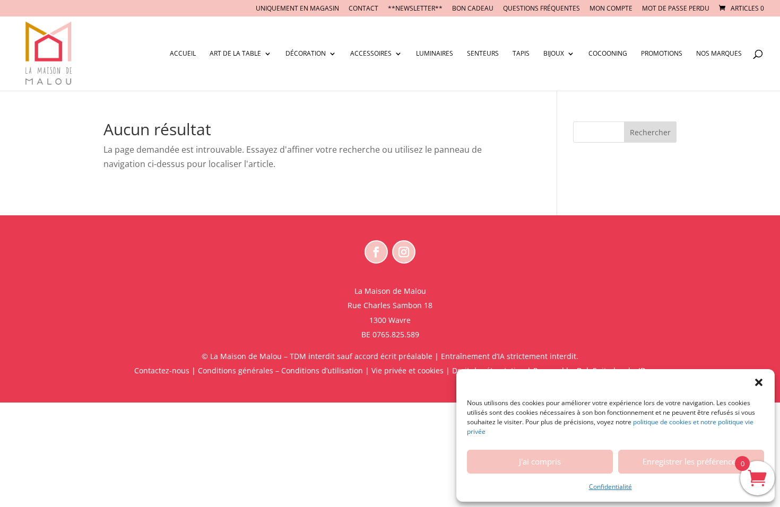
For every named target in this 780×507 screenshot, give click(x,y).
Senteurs (483, 54)
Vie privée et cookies (407, 370)
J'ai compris (540, 461)
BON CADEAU (472, 9)
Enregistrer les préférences (691, 461)
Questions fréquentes (541, 9)
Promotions (661, 54)
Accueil (183, 54)
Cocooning (607, 54)
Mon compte (611, 9)
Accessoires (371, 54)
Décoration (305, 54)
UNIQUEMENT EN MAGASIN (297, 9)
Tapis (521, 54)
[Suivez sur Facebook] (376, 252)
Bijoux (553, 54)
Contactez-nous (161, 370)
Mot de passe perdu (675, 9)
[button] (758, 382)
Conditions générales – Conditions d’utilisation (280, 370)
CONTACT (363, 9)
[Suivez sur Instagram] (403, 252)
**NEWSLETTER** (415, 9)
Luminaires (434, 54)
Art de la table (235, 54)
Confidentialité (610, 486)
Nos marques (719, 54)
